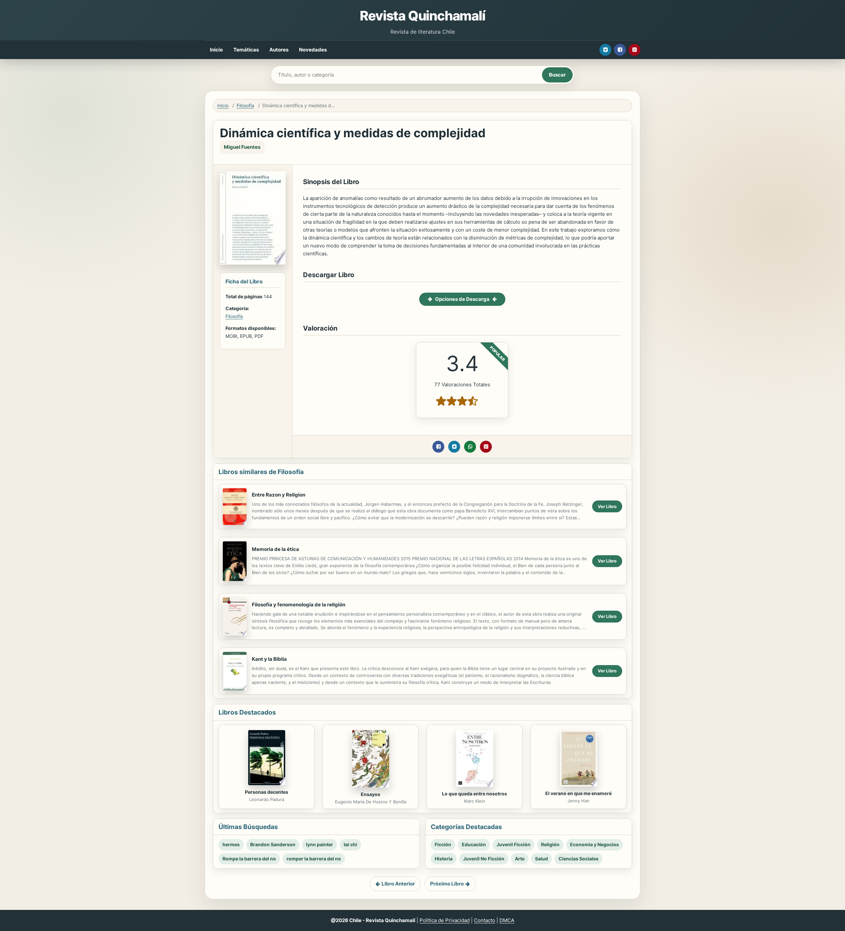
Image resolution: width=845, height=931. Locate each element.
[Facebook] (620, 50)
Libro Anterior (398, 884)
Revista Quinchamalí (422, 16)
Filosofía (245, 105)
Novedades (313, 50)
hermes (231, 844)
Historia (444, 858)
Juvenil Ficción (513, 844)
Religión (550, 844)
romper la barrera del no (314, 858)
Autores (278, 50)
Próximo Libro (447, 884)
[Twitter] (605, 50)
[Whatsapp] (470, 447)
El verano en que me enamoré (578, 793)
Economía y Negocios (594, 844)
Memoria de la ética (275, 549)
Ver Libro (607, 506)
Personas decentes (266, 792)
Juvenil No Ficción (483, 858)
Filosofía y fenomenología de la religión (298, 604)
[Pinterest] (634, 50)
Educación (474, 844)
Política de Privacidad (445, 920)
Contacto (484, 920)
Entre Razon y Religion (278, 495)
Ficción (443, 844)
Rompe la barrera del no (249, 858)
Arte (519, 858)
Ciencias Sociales (578, 858)
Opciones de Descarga (462, 299)
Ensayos (370, 794)
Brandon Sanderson (272, 844)
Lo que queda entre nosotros (474, 793)
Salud (541, 858)
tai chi (350, 844)
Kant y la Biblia (269, 659)
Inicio (216, 50)
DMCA (506, 920)
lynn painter (319, 844)
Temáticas (246, 50)
